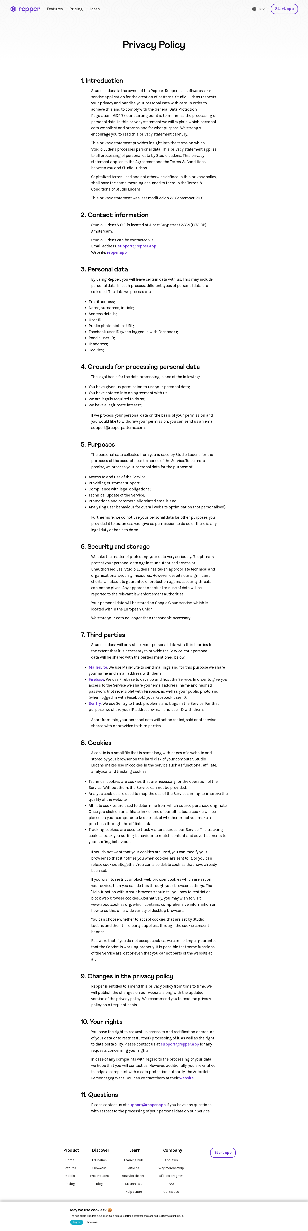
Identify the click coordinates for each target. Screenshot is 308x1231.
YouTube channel (134, 1176)
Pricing (76, 8)
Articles (133, 1168)
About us (171, 1160)
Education (99, 1160)
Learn (94, 8)
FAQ (171, 1184)
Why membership (171, 1168)
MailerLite (98, 667)
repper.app (117, 252)
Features (55, 8)
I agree (76, 1222)
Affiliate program (171, 1176)
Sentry (95, 703)
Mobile (70, 1176)
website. (186, 1078)
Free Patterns (99, 1176)
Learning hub (133, 1160)
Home (69, 1160)
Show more (92, 1222)
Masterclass (133, 1184)
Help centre (134, 1192)
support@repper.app (137, 246)
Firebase (96, 679)
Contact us (171, 1192)
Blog (99, 1184)
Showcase (99, 1168)
